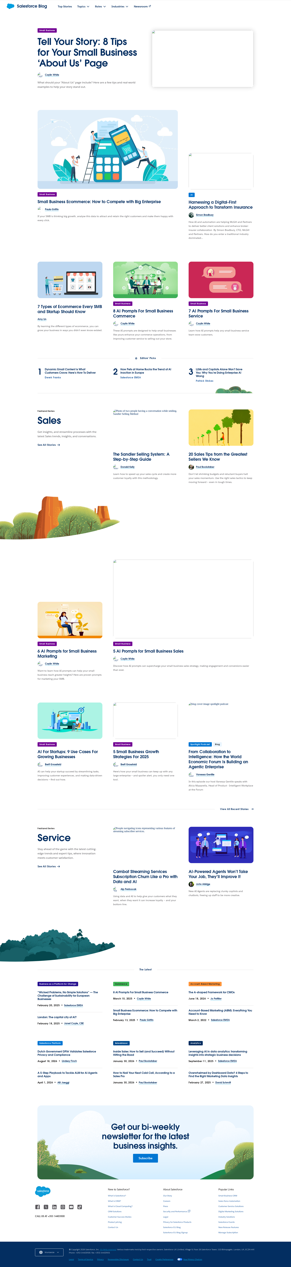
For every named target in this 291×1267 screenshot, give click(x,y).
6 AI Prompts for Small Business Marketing (67, 654)
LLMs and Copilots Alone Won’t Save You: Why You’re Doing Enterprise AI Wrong (219, 373)
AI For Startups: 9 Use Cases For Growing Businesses (68, 754)
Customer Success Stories (119, 1216)
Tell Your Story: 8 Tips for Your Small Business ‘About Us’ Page (87, 52)
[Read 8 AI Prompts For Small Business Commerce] (145, 280)
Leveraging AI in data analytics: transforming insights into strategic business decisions (218, 1053)
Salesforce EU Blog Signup (175, 1232)
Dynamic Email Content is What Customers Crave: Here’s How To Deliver (70, 371)
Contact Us (113, 1227)
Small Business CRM (227, 1195)
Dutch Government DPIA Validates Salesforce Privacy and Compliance (67, 1053)
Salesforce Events (226, 1222)
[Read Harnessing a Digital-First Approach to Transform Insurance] (221, 171)
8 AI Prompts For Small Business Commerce (143, 313)
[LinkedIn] (55, 1208)
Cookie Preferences (164, 1259)
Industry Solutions (226, 1216)
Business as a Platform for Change (57, 984)
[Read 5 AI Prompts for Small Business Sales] (183, 599)
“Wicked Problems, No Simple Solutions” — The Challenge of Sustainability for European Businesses (68, 996)
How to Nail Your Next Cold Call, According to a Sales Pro (144, 1074)
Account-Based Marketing (205, 984)
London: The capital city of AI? (57, 1017)
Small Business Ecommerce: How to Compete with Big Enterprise (99, 201)
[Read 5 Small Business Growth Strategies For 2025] (145, 721)
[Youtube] (71, 1208)
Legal (165, 1216)
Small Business (47, 30)
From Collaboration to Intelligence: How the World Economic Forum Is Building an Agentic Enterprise (218, 759)
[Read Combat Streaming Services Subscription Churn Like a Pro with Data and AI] (145, 845)
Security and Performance (175, 1211)
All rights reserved (108, 1249)
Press (165, 1206)
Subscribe (145, 1158)
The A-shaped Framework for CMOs (212, 992)
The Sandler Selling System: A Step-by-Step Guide (141, 457)
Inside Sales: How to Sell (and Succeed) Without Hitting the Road (143, 1053)
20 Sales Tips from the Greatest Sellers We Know (218, 457)
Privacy (100, 1259)
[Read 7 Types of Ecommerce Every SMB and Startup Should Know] (70, 280)
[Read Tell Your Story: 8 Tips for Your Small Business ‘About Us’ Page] (202, 58)
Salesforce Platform (50, 1043)
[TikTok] (79, 1208)
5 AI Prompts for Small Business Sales (148, 651)
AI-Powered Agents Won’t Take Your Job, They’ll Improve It (218, 874)
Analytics (195, 1043)
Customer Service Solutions (231, 1206)
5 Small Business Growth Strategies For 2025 (136, 754)
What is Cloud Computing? (120, 1206)
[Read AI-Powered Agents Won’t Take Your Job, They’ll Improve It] (221, 845)
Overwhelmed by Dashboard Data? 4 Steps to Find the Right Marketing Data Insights (218, 1074)
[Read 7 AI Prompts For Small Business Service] (221, 280)
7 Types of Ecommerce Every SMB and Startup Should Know (70, 309)
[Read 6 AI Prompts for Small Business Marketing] (70, 620)
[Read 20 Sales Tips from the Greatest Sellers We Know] (221, 427)
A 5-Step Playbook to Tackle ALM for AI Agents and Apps (67, 1074)
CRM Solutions (114, 1211)
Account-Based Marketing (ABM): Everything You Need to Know (220, 1012)
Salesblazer (121, 1043)
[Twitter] (46, 1208)
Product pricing (115, 1222)
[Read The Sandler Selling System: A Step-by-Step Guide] (145, 427)
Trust (149, 1259)
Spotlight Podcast (200, 744)
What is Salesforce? (117, 1195)
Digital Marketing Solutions (230, 1211)
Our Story (167, 1195)
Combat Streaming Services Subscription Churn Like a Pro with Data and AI (145, 876)
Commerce (121, 984)
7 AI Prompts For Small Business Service (219, 313)
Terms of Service (85, 1259)
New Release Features (228, 1227)
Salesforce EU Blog (172, 1227)
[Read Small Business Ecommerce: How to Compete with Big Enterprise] (108, 149)
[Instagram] (63, 1208)
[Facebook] (38, 1208)
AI (191, 195)
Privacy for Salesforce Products (177, 1222)
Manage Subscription (228, 1232)
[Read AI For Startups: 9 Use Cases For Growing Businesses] (70, 721)
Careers (166, 1201)
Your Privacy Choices (192, 1259)
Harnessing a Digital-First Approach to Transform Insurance (221, 205)
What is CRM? (114, 1201)
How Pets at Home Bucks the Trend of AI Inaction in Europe (145, 371)
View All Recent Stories (234, 809)
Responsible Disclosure (118, 1259)
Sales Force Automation (229, 1201)
